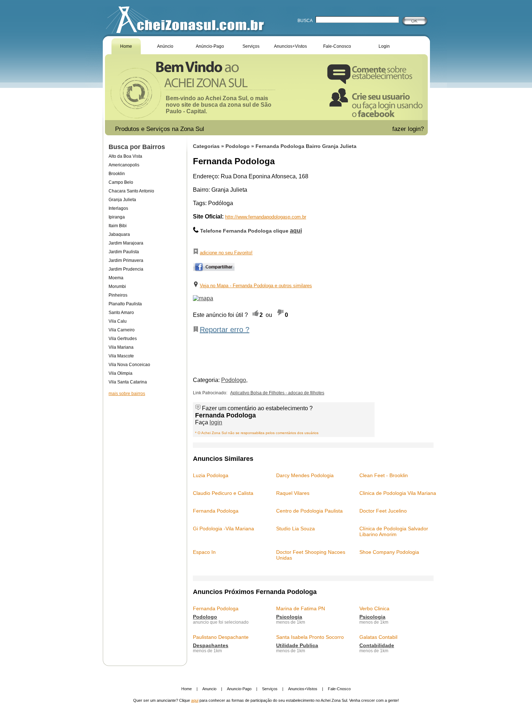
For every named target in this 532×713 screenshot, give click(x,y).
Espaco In (204, 552)
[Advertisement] (145, 464)
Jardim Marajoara (126, 243)
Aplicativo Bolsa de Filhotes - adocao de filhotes (277, 392)
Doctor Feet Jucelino (383, 511)
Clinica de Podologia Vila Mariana (397, 493)
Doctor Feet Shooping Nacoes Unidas (310, 555)
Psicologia (289, 617)
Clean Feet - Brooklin (383, 475)
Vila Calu (118, 321)
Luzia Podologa (210, 475)
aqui (194, 700)
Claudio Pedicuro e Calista (223, 493)
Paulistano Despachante (221, 637)
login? (417, 129)
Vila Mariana (121, 347)
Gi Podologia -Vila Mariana (223, 528)
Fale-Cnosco (339, 689)
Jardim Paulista (124, 251)
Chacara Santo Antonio (131, 191)
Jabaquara (119, 234)
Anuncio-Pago (239, 689)
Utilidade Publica (297, 645)
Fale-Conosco (337, 46)
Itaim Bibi (118, 225)
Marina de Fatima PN (300, 608)
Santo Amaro (121, 312)
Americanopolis (124, 164)
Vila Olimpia (120, 373)
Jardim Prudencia (126, 269)
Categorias (206, 146)
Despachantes (210, 645)
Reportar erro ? (224, 330)
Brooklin (117, 173)
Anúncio (165, 46)
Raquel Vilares (292, 493)
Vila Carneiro (122, 329)
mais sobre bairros (127, 393)
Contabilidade (376, 645)
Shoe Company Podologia (389, 552)
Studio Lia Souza (295, 528)
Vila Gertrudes (123, 338)
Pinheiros (118, 295)
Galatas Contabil (378, 637)
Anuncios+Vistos (290, 46)
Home (126, 46)
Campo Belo (121, 182)
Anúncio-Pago (210, 46)
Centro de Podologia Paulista (309, 511)
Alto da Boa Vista (125, 156)
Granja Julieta (122, 199)
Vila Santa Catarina (128, 382)
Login (384, 46)
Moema (116, 277)
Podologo (238, 146)
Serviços (250, 46)
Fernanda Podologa (215, 511)
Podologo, (234, 380)
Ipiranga (117, 217)
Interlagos (118, 208)
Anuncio (209, 689)
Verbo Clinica (374, 608)
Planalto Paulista (125, 303)
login (216, 422)
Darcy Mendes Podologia (305, 475)
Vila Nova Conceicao (129, 364)
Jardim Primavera (126, 260)
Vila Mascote (121, 355)
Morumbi (117, 286)
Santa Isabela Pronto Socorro (310, 637)
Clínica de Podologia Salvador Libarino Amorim (393, 531)
